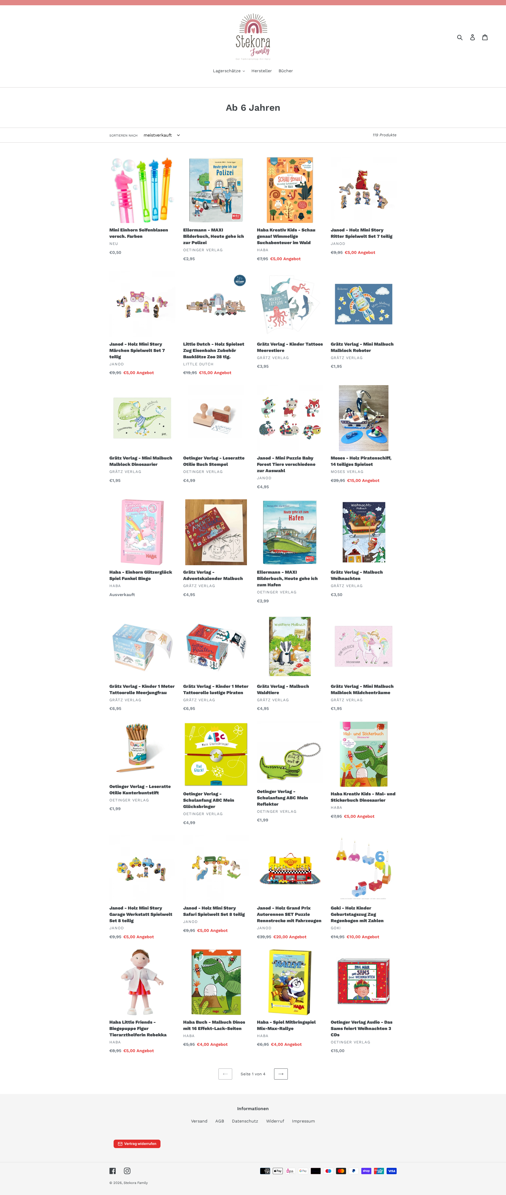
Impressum (303, 1121)
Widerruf (275, 1121)
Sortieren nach (123, 135)
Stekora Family (136, 1183)
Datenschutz (245, 1121)
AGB (219, 1121)
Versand (199, 1121)
